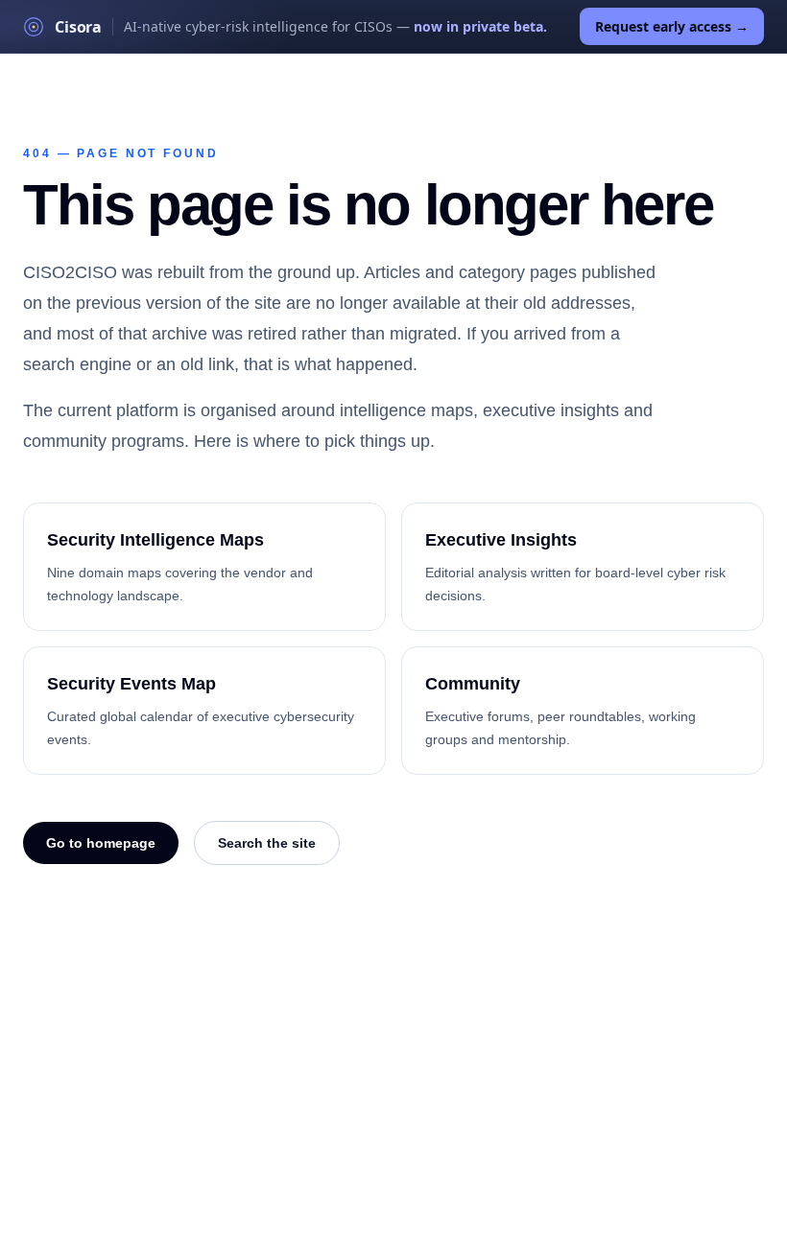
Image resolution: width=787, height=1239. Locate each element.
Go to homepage (100, 843)
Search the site (267, 843)
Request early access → (672, 26)
